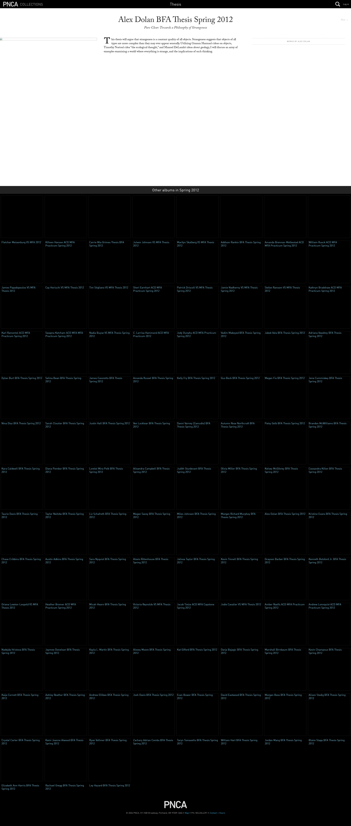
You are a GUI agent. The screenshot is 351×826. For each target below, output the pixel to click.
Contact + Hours (217, 812)
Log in (346, 4)
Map (187, 812)
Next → (344, 20)
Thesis (175, 4)
